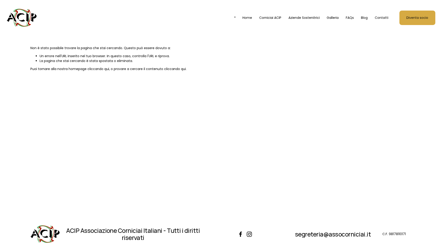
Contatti (381, 17)
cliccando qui (98, 69)
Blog (364, 17)
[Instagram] (249, 234)
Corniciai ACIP (270, 17)
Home (247, 17)
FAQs (350, 17)
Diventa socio (417, 17)
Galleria (333, 17)
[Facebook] (240, 234)
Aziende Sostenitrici (304, 17)
